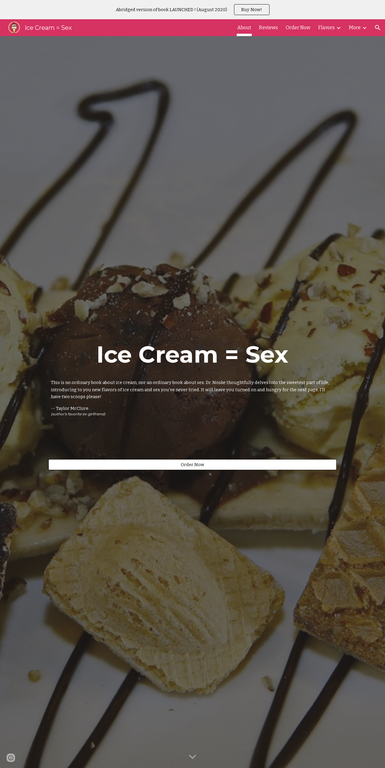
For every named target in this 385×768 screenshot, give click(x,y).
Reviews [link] (268, 27)
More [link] (355, 27)
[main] (192, 354)
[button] (378, 27)
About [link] (244, 27)
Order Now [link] (298, 27)
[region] (192, 9)
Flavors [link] (326, 27)
